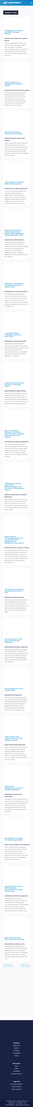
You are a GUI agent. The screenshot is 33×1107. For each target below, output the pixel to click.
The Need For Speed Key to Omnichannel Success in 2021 (14, 591)
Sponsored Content (16, 1073)
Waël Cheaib (9, 647)
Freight (15, 744)
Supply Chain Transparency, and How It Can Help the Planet (14, 788)
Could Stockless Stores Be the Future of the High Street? (14, 384)
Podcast (6, 40)
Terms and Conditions (16, 1084)
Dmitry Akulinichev (11, 138)
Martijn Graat (10, 38)
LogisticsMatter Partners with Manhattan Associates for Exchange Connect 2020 (14, 888)
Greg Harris (9, 341)
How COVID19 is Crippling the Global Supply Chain (14, 839)
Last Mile (23, 341)
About (16, 1066)
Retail (16, 239)
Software (21, 239)
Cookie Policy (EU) (16, 1086)
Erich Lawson (10, 844)
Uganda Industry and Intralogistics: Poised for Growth (14, 84)
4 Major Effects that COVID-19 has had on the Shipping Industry (14, 738)
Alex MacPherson (11, 391)
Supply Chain (24, 188)
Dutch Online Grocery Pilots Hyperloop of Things (14, 938)
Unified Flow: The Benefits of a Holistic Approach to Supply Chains (14, 285)
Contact (16, 1068)
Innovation (17, 647)
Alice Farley (9, 744)
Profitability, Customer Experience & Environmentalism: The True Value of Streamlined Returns (14, 487)
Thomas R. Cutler (11, 90)
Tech (23, 944)
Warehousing (8, 496)
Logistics (24, 38)
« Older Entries (8, 965)
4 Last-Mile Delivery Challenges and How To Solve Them (13, 334)
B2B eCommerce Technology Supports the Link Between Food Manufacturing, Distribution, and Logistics (14, 540)
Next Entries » (25, 965)
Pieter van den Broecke (12, 494)
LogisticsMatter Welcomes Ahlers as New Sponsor (14, 183)
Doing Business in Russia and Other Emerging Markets (14, 32)
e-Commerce (18, 291)
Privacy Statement (17, 1089)
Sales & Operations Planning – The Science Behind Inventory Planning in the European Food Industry (14, 434)
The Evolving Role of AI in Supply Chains (14, 689)
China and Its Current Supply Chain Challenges (14, 133)
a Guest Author (10, 441)
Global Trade (18, 38)
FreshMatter (16, 1071)
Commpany (26, 1105)
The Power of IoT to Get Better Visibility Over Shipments (13, 640)
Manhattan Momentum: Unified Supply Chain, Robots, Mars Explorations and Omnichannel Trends (14, 232)
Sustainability (8, 796)
